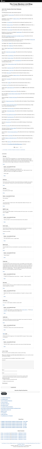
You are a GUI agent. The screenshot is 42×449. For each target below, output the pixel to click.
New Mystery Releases (5, 403)
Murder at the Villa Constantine (12, 104)
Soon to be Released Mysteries (6, 400)
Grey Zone (8, 125)
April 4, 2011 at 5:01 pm (6, 326)
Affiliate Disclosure (13, 443)
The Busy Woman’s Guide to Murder (14, 93)
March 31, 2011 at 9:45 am (6, 283)
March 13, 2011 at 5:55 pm (7, 218)
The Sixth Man (9, 22)
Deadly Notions (19, 32)
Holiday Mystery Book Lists (6, 409)
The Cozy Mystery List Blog (21, 4)
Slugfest (9, 82)
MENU (4, 1)
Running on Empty (10, 24)
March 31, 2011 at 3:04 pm (6, 301)
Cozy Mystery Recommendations (7, 406)
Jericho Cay (9, 141)
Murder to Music (10, 58)
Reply (4, 164)
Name (3, 369)
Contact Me (19, 444)
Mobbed (10, 43)
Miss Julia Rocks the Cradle (11, 114)
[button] (2, 1)
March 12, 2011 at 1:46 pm (6, 157)
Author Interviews (4, 414)
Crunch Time (11, 70)
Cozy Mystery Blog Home (5, 397)
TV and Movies (3, 412)
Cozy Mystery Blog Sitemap (30, 443)
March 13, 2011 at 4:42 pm (6, 210)
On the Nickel (10, 135)
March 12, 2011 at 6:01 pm (6, 180)
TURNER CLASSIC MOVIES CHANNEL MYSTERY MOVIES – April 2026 (14, 427)
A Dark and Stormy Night (12, 64)
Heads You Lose (13, 91)
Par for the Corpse (11, 108)
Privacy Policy (37, 443)
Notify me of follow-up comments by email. (10, 379)
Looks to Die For (25, 309)
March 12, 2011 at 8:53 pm (6, 189)
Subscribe (4, 393)
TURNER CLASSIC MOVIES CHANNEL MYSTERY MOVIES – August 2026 (14, 421)
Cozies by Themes (4, 402)
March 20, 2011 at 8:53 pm (6, 262)
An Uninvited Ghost (18, 60)
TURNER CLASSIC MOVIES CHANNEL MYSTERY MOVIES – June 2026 (14, 424)
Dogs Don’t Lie (8, 122)
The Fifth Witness (11, 55)
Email (3, 372)
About (23, 444)
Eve (7, 85)
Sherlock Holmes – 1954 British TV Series (18, 433)
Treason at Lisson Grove (10, 101)
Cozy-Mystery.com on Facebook (7, 415)
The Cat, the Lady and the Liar (13, 131)
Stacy (4, 333)
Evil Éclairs (8, 27)
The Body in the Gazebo (13, 97)
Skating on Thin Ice (16, 18)
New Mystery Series (4, 405)
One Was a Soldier (13, 128)
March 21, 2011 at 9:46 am (7, 237)
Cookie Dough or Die (10, 87)
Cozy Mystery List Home (6, 443)
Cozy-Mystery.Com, (22, 445)
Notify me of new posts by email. (8, 381)
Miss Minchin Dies (10, 117)
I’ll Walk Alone (11, 45)
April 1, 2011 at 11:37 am (7, 308)
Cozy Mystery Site (4, 399)
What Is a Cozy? (4, 411)
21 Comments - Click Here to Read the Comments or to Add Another (14, 149)
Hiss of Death (10, 29)
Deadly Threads (10, 48)
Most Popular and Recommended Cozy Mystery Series (11, 408)
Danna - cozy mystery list (5, 433)
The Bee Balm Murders (11, 110)
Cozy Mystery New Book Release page (15, 144)
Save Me (8, 119)
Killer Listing (9, 72)
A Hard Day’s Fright (10, 67)
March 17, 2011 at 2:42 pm (6, 245)
